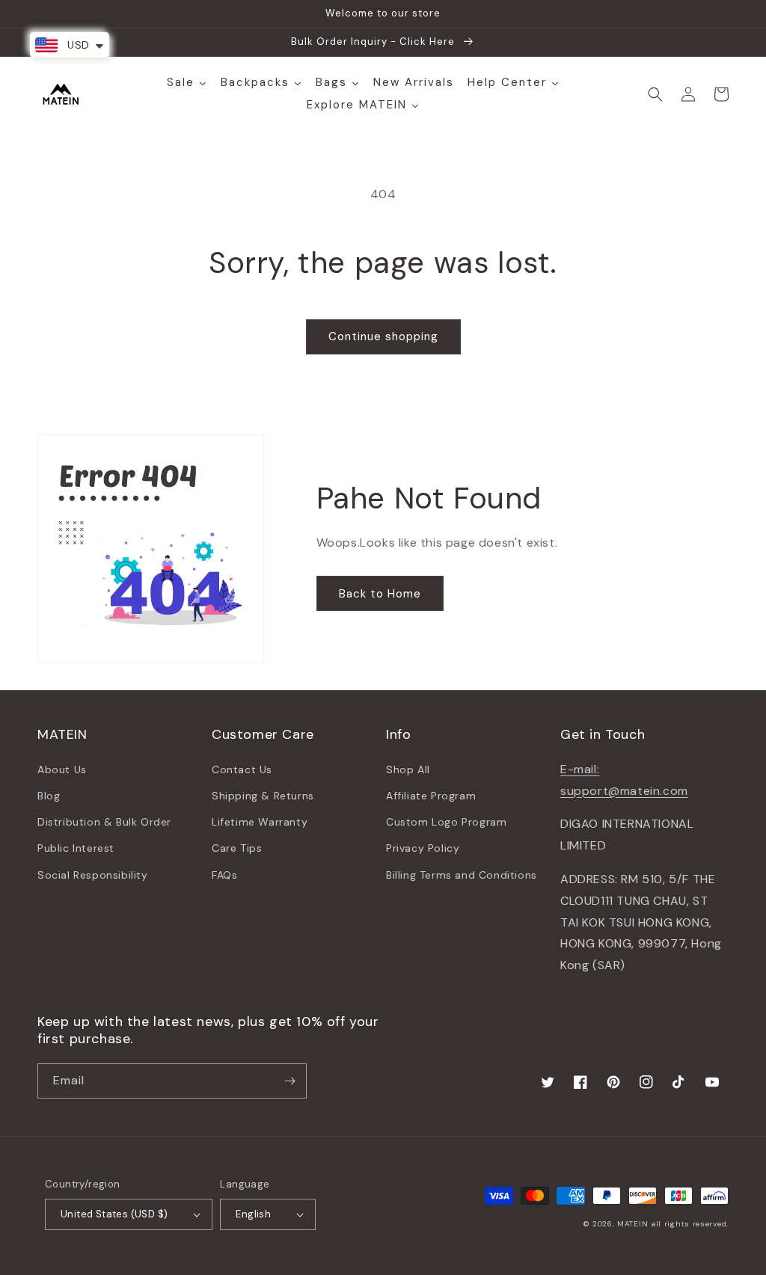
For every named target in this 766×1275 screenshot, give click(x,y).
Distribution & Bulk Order (104, 822)
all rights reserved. (690, 1224)
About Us (62, 769)
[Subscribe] (289, 1081)
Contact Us (242, 769)
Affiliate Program (431, 795)
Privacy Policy (422, 848)
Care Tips (237, 848)
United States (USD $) (114, 1214)
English (253, 1214)
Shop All (408, 769)
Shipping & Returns (263, 795)
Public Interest (75, 848)
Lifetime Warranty (259, 822)
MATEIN (632, 1224)
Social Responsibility (92, 875)
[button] (655, 94)
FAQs (224, 875)
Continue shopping (383, 336)
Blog (48, 795)
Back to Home (380, 593)
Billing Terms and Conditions (461, 875)
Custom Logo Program (446, 822)
